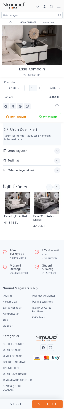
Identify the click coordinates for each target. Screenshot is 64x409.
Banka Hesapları (13, 307)
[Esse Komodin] (32, 45)
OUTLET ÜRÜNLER (14, 344)
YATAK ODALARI (12, 350)
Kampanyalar (11, 313)
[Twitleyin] (13, 106)
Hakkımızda (10, 301)
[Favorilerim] (36, 6)
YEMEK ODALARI (13, 356)
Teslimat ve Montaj (43, 295)
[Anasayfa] (11, 22)
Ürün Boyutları (18, 151)
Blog (5, 319)
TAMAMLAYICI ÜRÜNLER (17, 380)
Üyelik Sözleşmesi (43, 301)
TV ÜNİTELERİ (11, 368)
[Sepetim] (50, 6)
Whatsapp (50, 116)
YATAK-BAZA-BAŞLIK (15, 374)
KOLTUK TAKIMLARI (14, 362)
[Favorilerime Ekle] (57, 106)
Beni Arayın (18, 116)
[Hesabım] (44, 6)
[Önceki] (57, 187)
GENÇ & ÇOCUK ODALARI (12, 387)
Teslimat (13, 160)
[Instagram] (50, 347)
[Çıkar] (27, 88)
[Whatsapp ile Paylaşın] (27, 106)
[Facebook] (43, 347)
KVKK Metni (39, 317)
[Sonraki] (49, 187)
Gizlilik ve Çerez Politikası (41, 309)
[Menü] (58, 6)
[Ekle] (39, 88)
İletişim (7, 295)
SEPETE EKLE (47, 404)
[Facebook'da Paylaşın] (6, 106)
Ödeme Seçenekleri (21, 170)
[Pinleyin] (20, 106)
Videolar (8, 325)
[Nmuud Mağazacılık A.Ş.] (14, 5)
